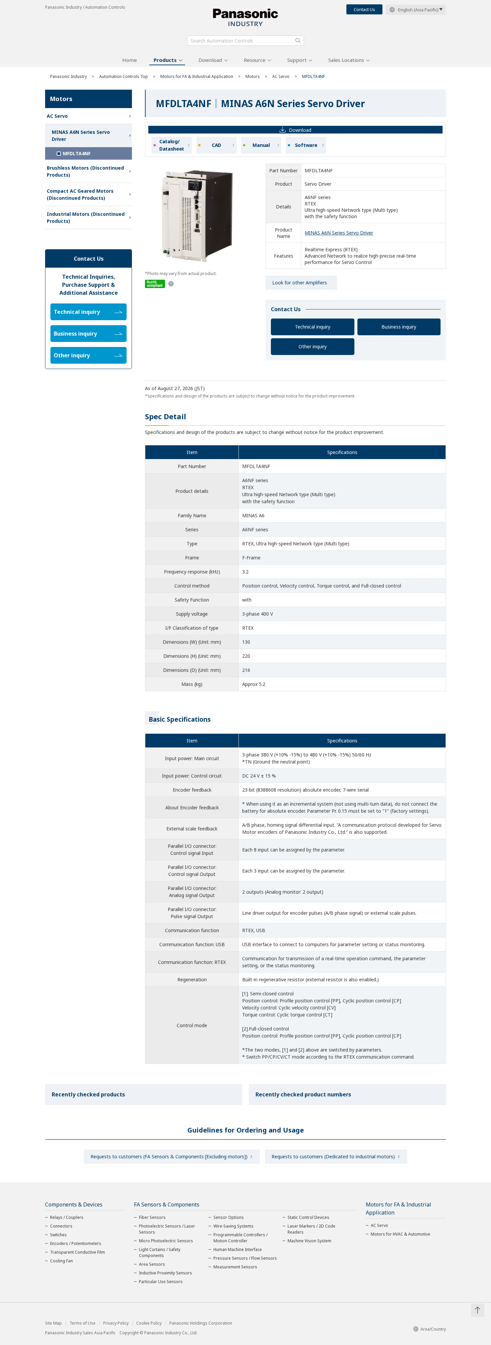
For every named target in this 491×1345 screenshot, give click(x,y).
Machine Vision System (309, 1241)
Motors (253, 76)
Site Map (53, 1323)
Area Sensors (152, 1264)
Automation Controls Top (123, 76)
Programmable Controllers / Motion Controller (240, 1238)
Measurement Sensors (235, 1267)
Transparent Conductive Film (77, 1252)
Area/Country (433, 1329)
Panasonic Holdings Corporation (200, 1323)
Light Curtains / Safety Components (159, 1252)
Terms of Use (82, 1323)
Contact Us (364, 9)
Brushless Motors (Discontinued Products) (85, 171)
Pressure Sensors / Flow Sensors (245, 1258)
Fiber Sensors (152, 1217)
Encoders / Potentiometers (75, 1243)
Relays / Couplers (67, 1217)
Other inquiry (313, 346)
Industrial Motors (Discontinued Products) (86, 217)
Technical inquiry (312, 327)
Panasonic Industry (68, 76)
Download (210, 60)
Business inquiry (398, 327)
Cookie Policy (149, 1323)
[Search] (298, 40)
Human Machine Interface (237, 1249)
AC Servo (281, 76)
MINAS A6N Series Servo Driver (339, 233)
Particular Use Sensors (161, 1281)
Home (129, 60)
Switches (58, 1235)
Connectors (61, 1226)
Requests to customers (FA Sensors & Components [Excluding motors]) (169, 1156)
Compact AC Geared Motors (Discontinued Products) (80, 194)
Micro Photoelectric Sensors (166, 1241)
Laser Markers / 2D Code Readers (311, 1229)
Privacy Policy (116, 1323)
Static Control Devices (308, 1217)
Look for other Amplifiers (299, 282)
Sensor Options (228, 1217)
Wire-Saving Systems (233, 1226)
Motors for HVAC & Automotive (400, 1234)
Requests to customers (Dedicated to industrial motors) (333, 1156)
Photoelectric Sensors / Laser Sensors (167, 1229)
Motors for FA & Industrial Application (196, 76)
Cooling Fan (61, 1261)
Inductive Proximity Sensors (165, 1273)
